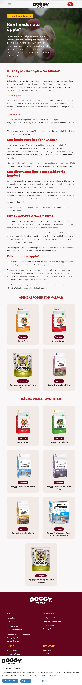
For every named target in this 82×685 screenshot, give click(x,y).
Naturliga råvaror (13, 654)
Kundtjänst (11, 618)
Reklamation (11, 621)
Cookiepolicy (48, 629)
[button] (71, 4)
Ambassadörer (48, 653)
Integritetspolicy (49, 625)
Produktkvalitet (13, 650)
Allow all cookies (10, 681)
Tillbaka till (21, 16)
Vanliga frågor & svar (51, 618)
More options (37, 681)
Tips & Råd (47, 650)
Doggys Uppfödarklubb (52, 622)
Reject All (25, 681)
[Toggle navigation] (9, 3)
